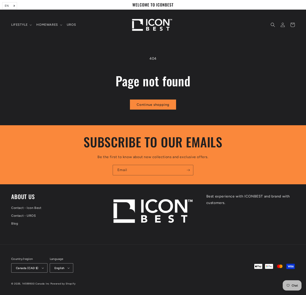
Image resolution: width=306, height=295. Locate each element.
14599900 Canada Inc (36, 283)
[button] (21, 25)
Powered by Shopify (63, 283)
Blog (14, 223)
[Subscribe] (188, 170)
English (59, 268)
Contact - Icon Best (26, 208)
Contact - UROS (23, 216)
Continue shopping (153, 105)
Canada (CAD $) (27, 268)
